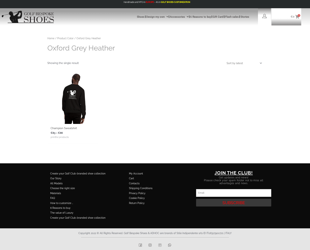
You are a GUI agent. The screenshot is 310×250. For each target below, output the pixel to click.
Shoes (140, 16)
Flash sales (232, 16)
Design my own (155, 16)
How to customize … (61, 203)
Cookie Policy (137, 198)
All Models (56, 183)
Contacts (134, 183)
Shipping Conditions (140, 188)
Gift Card (218, 16)
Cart (131, 178)
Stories (245, 16)
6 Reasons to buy (200, 16)
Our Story (56, 178)
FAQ (52, 198)
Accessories (177, 16)
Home (50, 38)
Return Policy (137, 203)
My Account (136, 173)
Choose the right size (62, 188)
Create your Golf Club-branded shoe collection (77, 173)
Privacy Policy (137, 193)
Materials (55, 193)
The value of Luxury (61, 212)
